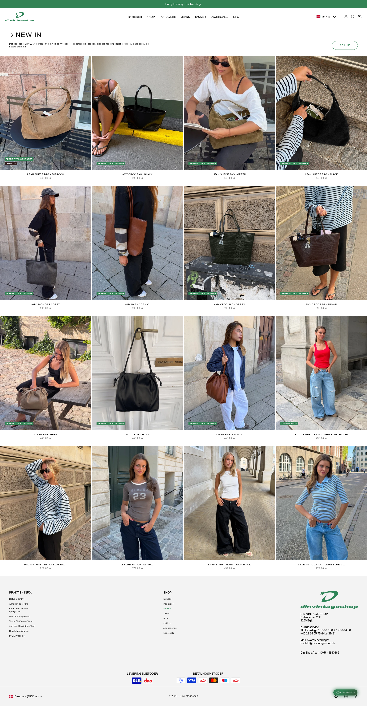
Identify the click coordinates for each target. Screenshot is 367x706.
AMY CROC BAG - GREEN (229, 304)
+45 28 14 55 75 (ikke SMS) (317, 633)
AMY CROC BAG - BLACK (137, 174)
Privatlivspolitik (17, 636)
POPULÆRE (167, 16)
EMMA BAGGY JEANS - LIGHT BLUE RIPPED (321, 434)
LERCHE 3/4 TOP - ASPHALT (137, 564)
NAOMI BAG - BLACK (137, 434)
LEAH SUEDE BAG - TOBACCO (45, 174)
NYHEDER (135, 16)
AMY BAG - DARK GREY (45, 304)
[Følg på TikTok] (356, 696)
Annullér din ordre (18, 604)
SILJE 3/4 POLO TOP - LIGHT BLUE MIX (321, 564)
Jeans (166, 613)
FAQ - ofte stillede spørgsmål (18, 610)
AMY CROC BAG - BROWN (321, 304)
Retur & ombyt (16, 599)
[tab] (26, 35)
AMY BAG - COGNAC (137, 304)
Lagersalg (168, 633)
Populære (168, 604)
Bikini (166, 618)
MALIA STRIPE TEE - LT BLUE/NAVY (45, 564)
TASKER (200, 16)
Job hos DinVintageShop (22, 626)
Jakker (167, 623)
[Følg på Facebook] (336, 696)
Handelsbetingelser (19, 631)
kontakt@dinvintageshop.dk (317, 643)
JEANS (185, 16)
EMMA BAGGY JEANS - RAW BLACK (229, 564)
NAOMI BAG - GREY (45, 434)
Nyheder (167, 599)
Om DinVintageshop (19, 616)
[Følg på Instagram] (346, 696)
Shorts (167, 608)
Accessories (170, 628)
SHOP (151, 16)
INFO (235, 16)
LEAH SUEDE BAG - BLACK (321, 174)
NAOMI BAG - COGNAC (229, 434)
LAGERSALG (219, 16)
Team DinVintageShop (20, 621)
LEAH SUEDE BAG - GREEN (229, 174)
